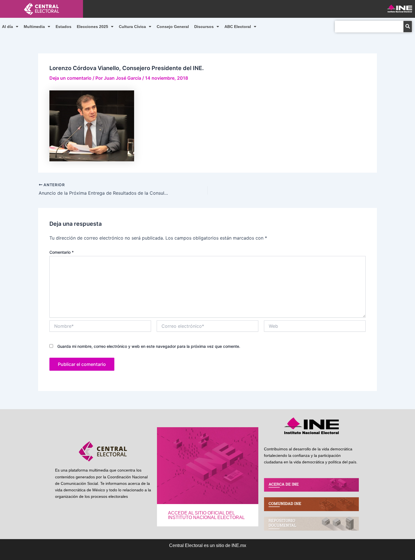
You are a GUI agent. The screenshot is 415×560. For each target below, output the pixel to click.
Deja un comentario (70, 78)
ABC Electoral (237, 26)
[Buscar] (407, 26)
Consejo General (173, 26)
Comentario (61, 252)
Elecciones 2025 (92, 26)
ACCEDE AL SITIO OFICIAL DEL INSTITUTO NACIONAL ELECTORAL (206, 515)
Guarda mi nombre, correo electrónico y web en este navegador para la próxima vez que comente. (148, 346)
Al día (7, 26)
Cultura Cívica (132, 26)
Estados (63, 26)
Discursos (204, 26)
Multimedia (34, 26)
